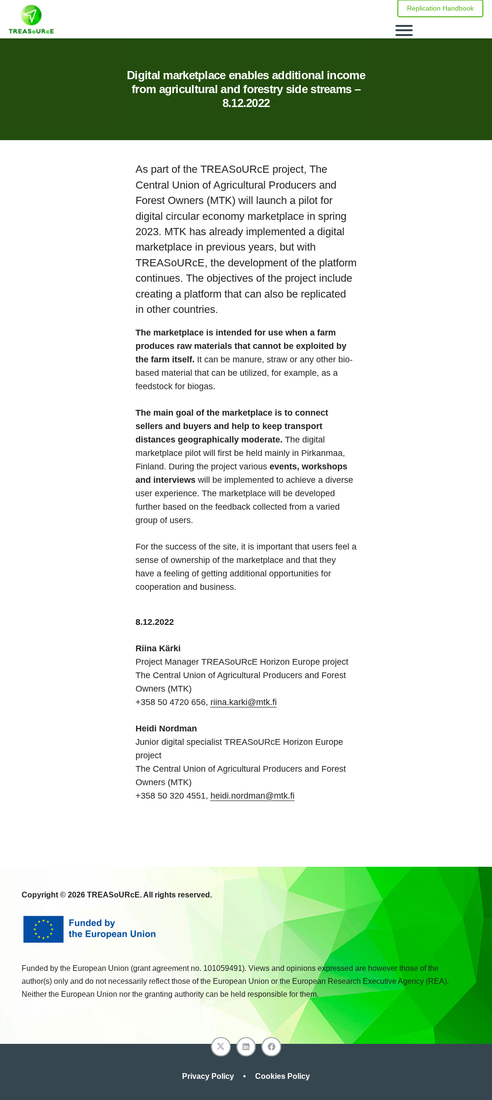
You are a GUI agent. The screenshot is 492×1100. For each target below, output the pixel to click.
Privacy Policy (209, 1076)
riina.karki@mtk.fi (243, 702)
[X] (221, 1047)
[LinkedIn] (246, 1047)
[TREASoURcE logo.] (31, 19)
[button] (440, 30)
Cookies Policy (282, 1076)
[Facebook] (271, 1047)
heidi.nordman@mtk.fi (252, 796)
